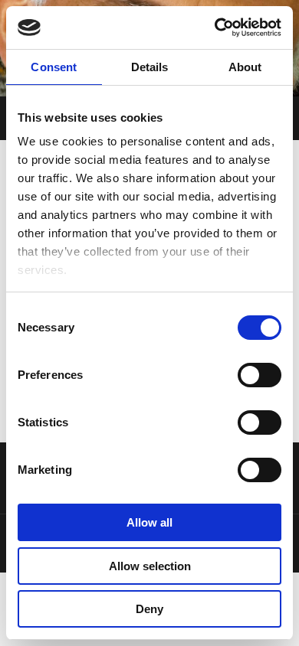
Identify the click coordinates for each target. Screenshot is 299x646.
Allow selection (150, 566)
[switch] (259, 375)
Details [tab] (150, 66)
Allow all (149, 522)
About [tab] (245, 66)
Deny (149, 608)
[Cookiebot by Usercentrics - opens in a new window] (215, 28)
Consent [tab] (54, 66)
